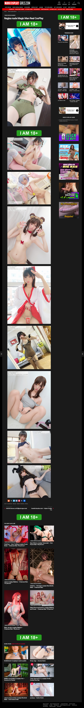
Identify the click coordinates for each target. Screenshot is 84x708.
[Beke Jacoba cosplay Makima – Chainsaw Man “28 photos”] (16, 608)
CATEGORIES (27, 7)
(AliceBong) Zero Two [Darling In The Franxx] (63, 76)
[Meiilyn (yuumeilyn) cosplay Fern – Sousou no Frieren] (16, 670)
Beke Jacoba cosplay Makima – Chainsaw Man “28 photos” (13, 628)
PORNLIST (11, 9)
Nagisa (22, 503)
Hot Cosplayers (58, 7)
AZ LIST (65, 7)
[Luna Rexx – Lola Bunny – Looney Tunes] (74, 85)
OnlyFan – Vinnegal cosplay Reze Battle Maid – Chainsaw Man (41, 586)
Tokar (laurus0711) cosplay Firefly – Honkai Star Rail (41, 679)
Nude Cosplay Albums (10, 541)
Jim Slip (50, 705)
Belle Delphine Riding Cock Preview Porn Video (74, 64)
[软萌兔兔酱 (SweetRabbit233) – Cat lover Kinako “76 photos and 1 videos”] (74, 42)
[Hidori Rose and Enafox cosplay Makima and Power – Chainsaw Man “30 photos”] (42, 598)
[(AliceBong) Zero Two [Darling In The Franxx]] (63, 71)
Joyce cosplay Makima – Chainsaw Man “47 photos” (16, 582)
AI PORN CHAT (53, 9)
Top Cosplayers (48, 7)
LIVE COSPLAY (8, 7)
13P (6, 503)
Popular (64, 4)
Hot (69, 4)
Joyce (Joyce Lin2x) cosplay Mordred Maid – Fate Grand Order (15, 698)
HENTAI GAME (69, 9)
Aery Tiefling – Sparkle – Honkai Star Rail (74, 101)
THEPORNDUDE (45, 9)
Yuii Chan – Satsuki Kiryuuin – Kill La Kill (62, 90)
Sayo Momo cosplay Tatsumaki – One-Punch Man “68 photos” (41, 543)
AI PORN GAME (29, 9)
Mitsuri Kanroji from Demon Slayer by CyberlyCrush (73, 78)
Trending (74, 4)
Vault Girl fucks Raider (63, 42)
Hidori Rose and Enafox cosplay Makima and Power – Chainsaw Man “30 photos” (42, 608)
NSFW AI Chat (34, 7)
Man (19, 503)
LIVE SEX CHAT (61, 9)
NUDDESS (59, 706)
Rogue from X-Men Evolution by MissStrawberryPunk (62, 64)
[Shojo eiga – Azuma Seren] (42, 652)
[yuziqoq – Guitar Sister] (42, 689)
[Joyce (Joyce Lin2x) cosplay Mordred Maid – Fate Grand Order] (16, 689)
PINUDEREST (37, 9)
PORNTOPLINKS (52, 706)
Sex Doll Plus (45, 706)
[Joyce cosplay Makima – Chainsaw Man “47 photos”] (16, 564)
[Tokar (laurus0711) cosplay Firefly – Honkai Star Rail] (42, 670)
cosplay (10, 503)
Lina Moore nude (61, 100)
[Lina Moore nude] (63, 96)
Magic (14, 503)
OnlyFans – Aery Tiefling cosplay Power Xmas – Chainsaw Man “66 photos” (16, 545)
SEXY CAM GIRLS (71, 7)
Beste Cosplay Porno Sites (65, 705)
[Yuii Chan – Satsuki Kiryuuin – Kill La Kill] (63, 85)
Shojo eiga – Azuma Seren (38, 661)
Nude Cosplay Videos (18, 7)
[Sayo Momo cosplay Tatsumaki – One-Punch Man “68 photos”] (42, 533)
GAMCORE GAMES (19, 9)
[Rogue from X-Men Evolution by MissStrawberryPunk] (63, 59)
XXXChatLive (56, 705)
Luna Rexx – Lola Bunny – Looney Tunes (74, 90)
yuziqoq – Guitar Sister (37, 698)
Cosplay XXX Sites (64, 703)
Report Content (46, 703)
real (27, 503)
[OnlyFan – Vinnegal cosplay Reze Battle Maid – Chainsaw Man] (42, 566)
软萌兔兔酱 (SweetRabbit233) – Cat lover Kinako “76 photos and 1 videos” (74, 51)
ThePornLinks (74, 705)
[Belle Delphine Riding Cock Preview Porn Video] (74, 59)
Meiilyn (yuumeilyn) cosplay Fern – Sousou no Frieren (14, 679)
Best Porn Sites (72, 703)
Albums (41, 7)
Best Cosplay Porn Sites (54, 703)
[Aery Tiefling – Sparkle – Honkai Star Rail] (74, 96)
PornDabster (45, 705)
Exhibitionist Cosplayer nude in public (15, 661)
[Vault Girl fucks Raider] (63, 38)
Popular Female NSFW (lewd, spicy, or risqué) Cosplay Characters (68, 120)
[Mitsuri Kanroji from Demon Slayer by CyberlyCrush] (74, 72)
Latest (59, 4)
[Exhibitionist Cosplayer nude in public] (16, 652)
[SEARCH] (79, 3)
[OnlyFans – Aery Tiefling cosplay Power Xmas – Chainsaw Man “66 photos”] (16, 534)
